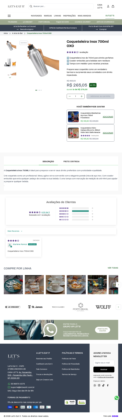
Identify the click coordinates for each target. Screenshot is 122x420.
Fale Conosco (41, 369)
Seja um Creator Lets (44, 380)
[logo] (16, 6)
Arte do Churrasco (105, 22)
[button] (24, 29)
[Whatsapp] (94, 385)
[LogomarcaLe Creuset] (13, 307)
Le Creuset (28, 22)
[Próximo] (10, 77)
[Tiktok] (103, 385)
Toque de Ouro (62, 22)
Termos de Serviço (69, 374)
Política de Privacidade (71, 364)
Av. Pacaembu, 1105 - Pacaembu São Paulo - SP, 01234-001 (20, 375)
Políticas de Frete (69, 359)
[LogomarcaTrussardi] (58, 307)
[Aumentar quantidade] (81, 96)
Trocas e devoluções (44, 374)
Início (6, 33)
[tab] (36, 90)
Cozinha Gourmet (83, 22)
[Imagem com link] (61, 330)
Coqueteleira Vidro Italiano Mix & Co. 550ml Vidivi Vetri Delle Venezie (90, 130)
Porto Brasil (44, 22)
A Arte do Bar (17, 33)
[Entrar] (108, 6)
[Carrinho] (113, 6)
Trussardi (12, 22)
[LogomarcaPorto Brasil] (81, 307)
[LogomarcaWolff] (103, 307)
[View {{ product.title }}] (73, 116)
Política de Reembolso (71, 369)
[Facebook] (107, 385)
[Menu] (9, 16)
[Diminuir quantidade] (69, 96)
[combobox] (61, 6)
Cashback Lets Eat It (44, 364)
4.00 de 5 (45, 212)
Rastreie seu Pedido (44, 359)
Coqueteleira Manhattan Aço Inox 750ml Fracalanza (91, 115)
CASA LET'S (99, 6)
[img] (13, 241)
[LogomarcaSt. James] (35, 307)
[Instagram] (99, 385)
